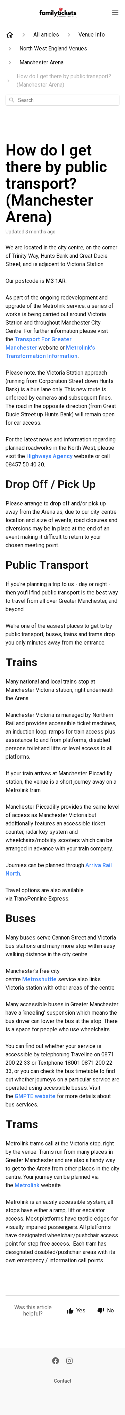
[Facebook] (55, 1361)
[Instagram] (69, 1361)
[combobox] (62, 100)
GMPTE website (35, 1096)
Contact (62, 1381)
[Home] (10, 35)
